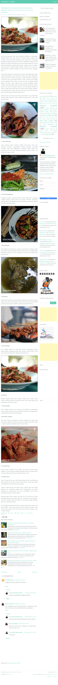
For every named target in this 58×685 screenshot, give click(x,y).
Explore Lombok (48, 105)
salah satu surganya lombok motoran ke (48, 223)
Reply (6, 586)
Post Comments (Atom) (14, 663)
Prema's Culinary (52, 676)
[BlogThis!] (3, 517)
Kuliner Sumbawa (49, 129)
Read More (16, 529)
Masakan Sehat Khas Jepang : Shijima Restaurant (19, 532)
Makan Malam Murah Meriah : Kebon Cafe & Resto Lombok (21, 560)
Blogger (51, 138)
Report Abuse (45, 142)
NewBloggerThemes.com (49, 674)
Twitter (18, 513)
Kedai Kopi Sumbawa (44, 122)
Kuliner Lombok (13, 14)
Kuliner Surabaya (44, 130)
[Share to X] (5, 517)
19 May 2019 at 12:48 (30, 616)
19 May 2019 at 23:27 (23, 623)
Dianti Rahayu (43, 231)
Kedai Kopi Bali (44, 117)
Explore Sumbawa (44, 110)
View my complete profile (46, 174)
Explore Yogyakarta (51, 113)
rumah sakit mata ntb (45, 19)
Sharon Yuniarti (9, 604)
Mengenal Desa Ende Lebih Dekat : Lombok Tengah (50, 40)
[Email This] (2, 517)
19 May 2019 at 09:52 (19, 604)
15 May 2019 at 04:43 (30, 593)
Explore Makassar (49, 108)
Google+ (24, 513)
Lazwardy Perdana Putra (15, 593)
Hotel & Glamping (48, 115)
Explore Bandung (50, 98)
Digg (4, 514)
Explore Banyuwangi (45, 100)
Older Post (34, 572)
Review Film (50, 132)
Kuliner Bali (54, 122)
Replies (8, 590)
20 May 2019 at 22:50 (30, 632)
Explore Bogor (47, 101)
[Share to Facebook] (6, 517)
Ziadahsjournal (9, 580)
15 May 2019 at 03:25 (19, 580)
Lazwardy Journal (8, 1)
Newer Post (4, 572)
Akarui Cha (42, 250)
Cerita (41, 96)
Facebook (11, 513)
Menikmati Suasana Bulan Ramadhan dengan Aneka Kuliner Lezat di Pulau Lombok (17, 10)
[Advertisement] (48, 81)
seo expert (42, 222)
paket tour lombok (44, 16)
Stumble (31, 513)
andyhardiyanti (43, 259)
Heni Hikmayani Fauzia (45, 239)
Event (47, 96)
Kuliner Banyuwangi (48, 124)
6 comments (23, 14)
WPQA (55, 672)
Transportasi (47, 134)
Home (55, 1)
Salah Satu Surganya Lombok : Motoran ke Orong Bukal (50, 66)
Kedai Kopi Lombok (46, 121)
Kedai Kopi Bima (51, 119)
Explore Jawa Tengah (50, 103)
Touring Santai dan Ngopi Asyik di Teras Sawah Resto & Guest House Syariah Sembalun (48, 31)
